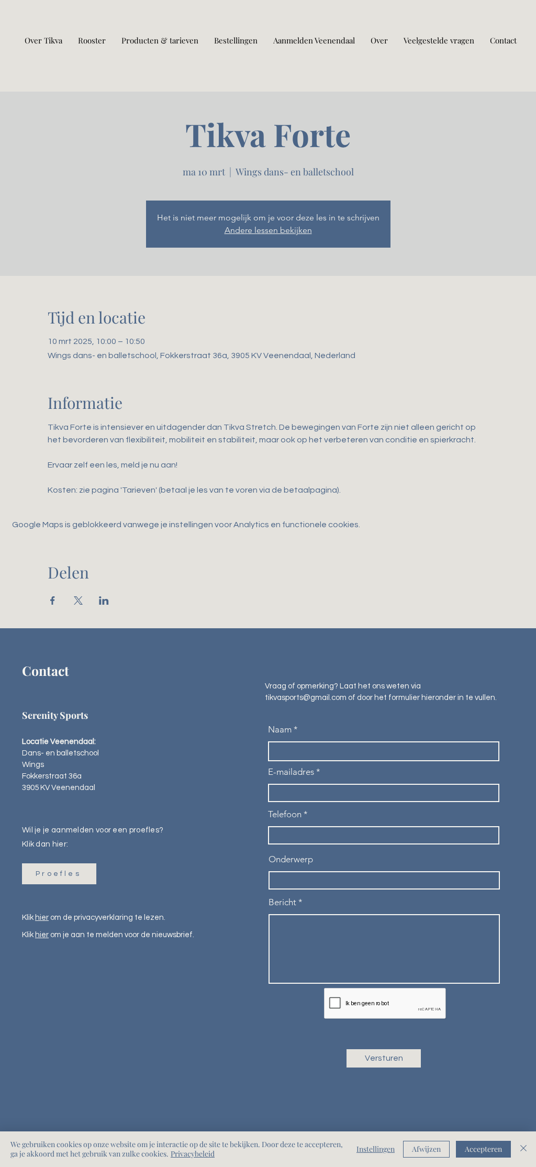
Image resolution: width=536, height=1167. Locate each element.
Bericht (282, 902)
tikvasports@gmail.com (306, 698)
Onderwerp (291, 859)
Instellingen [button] (375, 1149)
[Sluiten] (523, 1149)
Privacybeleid (193, 1154)
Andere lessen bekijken (268, 230)
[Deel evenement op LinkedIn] (104, 600)
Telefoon (285, 814)
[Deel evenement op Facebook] (53, 600)
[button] (59, 873)
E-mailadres (291, 772)
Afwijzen (426, 1149)
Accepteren (483, 1149)
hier (42, 917)
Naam (280, 729)
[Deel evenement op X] (78, 600)
